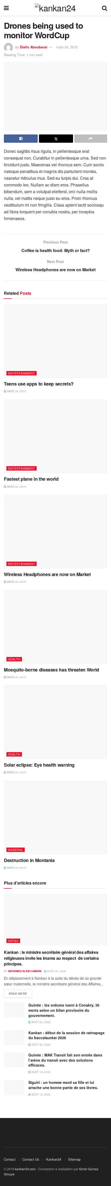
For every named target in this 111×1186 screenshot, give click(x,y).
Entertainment (21, 373)
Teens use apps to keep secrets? (39, 383)
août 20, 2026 (40, 1044)
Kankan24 (53, 1159)
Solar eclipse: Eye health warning (39, 764)
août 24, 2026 (56, 971)
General (15, 850)
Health (14, 659)
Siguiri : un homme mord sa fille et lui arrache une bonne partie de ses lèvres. (63, 1085)
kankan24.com (25, 1169)
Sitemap (74, 1159)
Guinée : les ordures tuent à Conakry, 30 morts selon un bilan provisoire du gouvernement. (63, 1010)
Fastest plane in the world (31, 478)
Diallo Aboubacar (33, 46)
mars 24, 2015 (66, 46)
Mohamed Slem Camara (25, 971)
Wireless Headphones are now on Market (47, 574)
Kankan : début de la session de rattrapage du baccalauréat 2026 (66, 1035)
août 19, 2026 (40, 1072)
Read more (18, 993)
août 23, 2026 (40, 1022)
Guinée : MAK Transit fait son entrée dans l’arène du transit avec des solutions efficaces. (65, 1060)
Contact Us (30, 1159)
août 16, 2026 (40, 1094)
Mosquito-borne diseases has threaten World (51, 669)
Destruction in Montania (29, 860)
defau (13, 941)
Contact (9, 1159)
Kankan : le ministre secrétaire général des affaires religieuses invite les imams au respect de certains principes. (51, 958)
